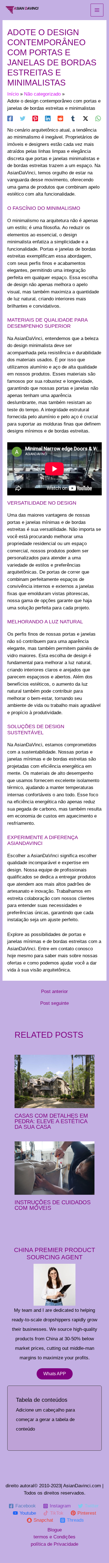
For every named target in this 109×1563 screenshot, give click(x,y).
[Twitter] (22, 118)
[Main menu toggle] (97, 10)
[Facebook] (10, 118)
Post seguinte (54, 1003)
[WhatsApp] (98, 118)
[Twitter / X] (85, 118)
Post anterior (54, 991)
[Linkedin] (48, 118)
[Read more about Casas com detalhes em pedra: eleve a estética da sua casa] (55, 1081)
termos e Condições (54, 1537)
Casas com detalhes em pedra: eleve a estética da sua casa (51, 1121)
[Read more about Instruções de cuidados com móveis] (55, 1167)
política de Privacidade (54, 1544)
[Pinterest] (35, 118)
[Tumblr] (73, 118)
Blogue (55, 1530)
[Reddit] (60, 118)
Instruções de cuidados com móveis (53, 1205)
